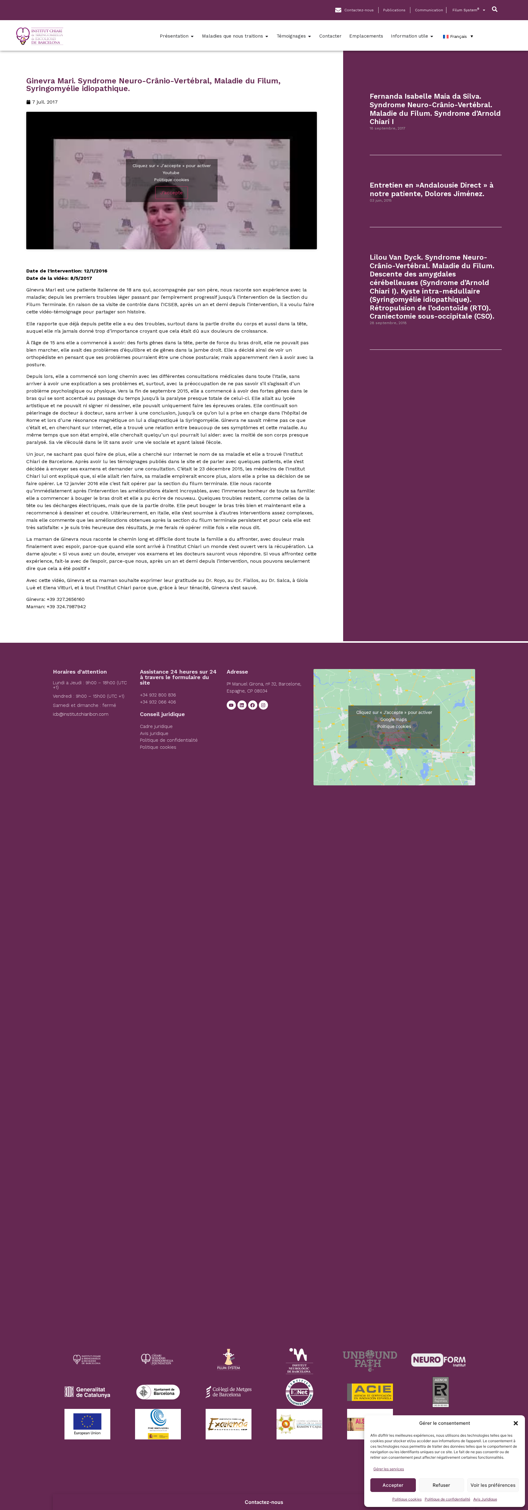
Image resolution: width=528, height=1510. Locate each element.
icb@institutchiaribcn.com (80, 714)
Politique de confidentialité (447, 1499)
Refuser (441, 1485)
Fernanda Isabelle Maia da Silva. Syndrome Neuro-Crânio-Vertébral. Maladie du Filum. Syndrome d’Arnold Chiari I (435, 109)
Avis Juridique (485, 1499)
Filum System (466, 10)
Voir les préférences (493, 1485)
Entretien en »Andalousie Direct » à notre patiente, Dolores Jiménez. (431, 189)
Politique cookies (407, 1499)
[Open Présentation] (192, 36)
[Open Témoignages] (309, 36)
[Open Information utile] (432, 36)
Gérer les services (388, 1469)
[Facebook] (252, 705)
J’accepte (171, 193)
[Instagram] (263, 705)
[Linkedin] (242, 705)
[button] (516, 1423)
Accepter (393, 1485)
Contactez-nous (264, 1502)
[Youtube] (231, 705)
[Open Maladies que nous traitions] (267, 36)
